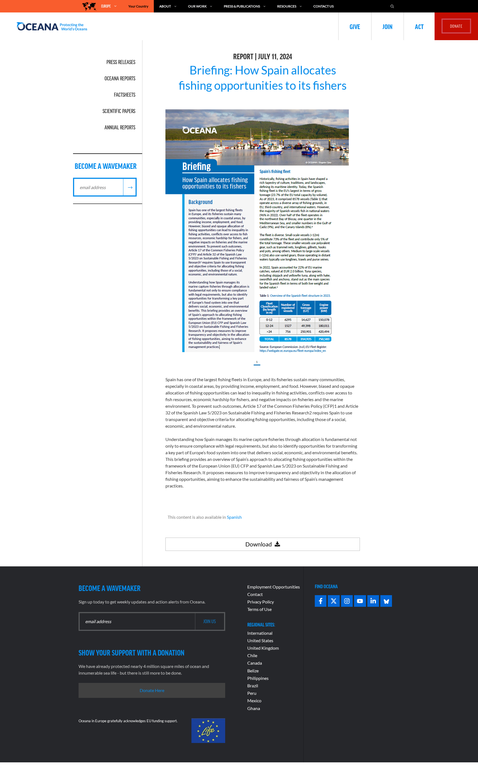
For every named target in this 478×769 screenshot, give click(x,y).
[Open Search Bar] (392, 6)
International (259, 633)
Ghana (253, 708)
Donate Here (152, 690)
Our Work (197, 6)
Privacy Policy (260, 601)
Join (388, 26)
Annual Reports (120, 127)
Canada (254, 662)
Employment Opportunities (273, 586)
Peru (251, 693)
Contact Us (323, 6)
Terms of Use (259, 609)
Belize (253, 670)
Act (419, 26)
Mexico (254, 700)
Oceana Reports (120, 78)
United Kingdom (263, 648)
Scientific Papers (119, 111)
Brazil (252, 685)
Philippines (258, 678)
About (165, 6)
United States (260, 640)
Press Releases (120, 62)
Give (355, 26)
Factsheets (124, 94)
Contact (255, 594)
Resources (286, 6)
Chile (252, 655)
